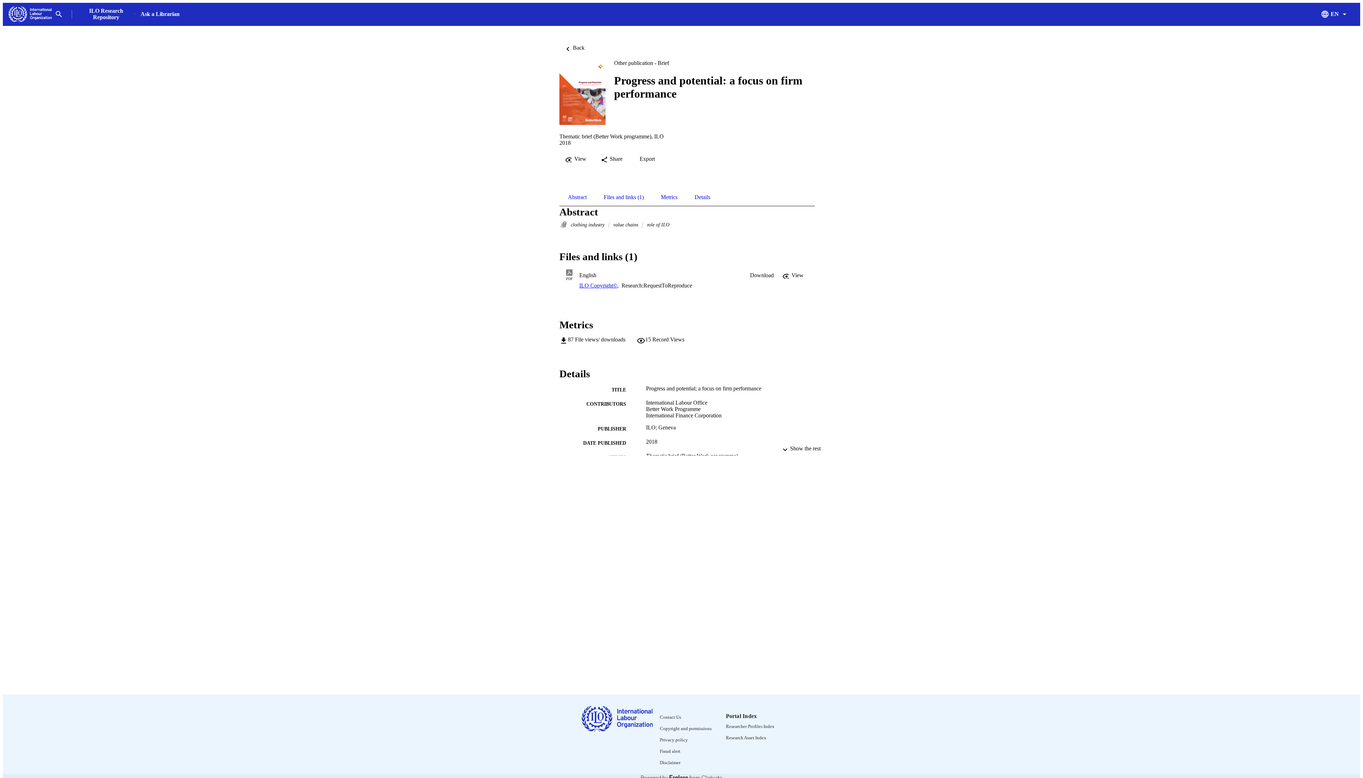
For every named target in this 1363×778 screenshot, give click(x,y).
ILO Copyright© (598, 286)
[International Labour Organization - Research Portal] (30, 14)
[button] (762, 275)
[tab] (577, 197)
